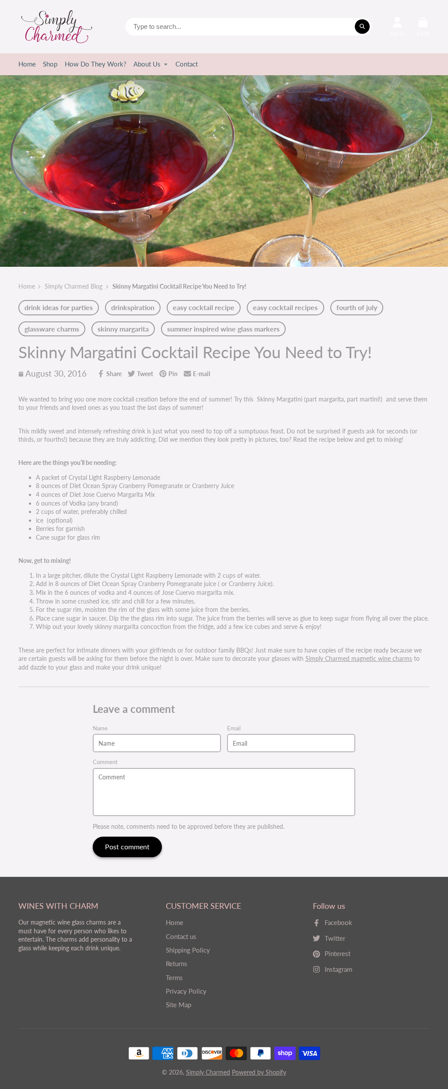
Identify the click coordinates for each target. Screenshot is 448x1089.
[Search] (362, 26)
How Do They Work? (95, 64)
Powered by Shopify (259, 1072)
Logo (56, 26)
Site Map (178, 1005)
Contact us (181, 936)
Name (100, 728)
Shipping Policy (188, 950)
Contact (186, 64)
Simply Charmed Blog (73, 286)
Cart (423, 26)
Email (234, 728)
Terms (174, 977)
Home (27, 64)
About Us (147, 64)
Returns (176, 963)
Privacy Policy (186, 991)
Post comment (127, 846)
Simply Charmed (208, 1072)
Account (397, 26)
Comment (105, 762)
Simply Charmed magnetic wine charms (358, 658)
